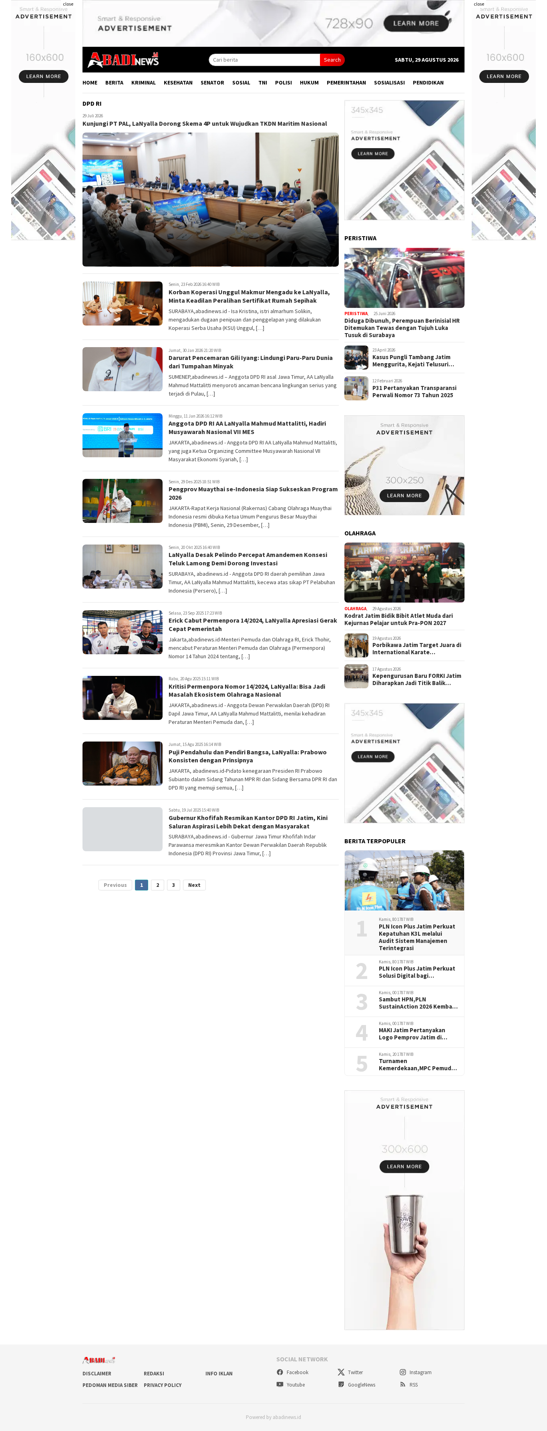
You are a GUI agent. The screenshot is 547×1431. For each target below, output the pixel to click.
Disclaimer (96, 1373)
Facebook (297, 1372)
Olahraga (355, 608)
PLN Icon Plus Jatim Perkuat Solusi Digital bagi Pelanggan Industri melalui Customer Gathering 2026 (417, 972)
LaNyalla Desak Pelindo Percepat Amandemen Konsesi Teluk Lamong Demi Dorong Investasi (248, 559)
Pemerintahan (346, 82)
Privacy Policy (162, 1385)
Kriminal (143, 82)
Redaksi (154, 1373)
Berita (114, 82)
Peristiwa (356, 314)
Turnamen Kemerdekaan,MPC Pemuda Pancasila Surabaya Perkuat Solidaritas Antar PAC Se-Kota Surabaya (417, 1064)
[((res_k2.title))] (404, 573)
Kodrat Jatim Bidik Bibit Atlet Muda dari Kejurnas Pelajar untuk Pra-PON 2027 (398, 619)
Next (194, 885)
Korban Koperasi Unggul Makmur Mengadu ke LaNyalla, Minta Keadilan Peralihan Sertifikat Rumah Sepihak (249, 296)
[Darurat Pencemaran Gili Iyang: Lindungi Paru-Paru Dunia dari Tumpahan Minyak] (122, 369)
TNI (262, 82)
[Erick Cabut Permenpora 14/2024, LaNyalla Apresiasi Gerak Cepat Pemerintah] (122, 632)
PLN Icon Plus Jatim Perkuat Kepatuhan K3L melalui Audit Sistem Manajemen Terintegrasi (417, 937)
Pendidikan (428, 82)
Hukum (309, 82)
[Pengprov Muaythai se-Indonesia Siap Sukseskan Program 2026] (122, 501)
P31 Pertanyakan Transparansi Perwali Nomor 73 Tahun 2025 (414, 391)
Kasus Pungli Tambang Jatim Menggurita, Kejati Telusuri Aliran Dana (411, 361)
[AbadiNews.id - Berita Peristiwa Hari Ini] (120, 59)
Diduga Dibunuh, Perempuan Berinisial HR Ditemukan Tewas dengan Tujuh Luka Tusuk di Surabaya (402, 328)
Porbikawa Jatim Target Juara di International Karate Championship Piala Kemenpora (416, 648)
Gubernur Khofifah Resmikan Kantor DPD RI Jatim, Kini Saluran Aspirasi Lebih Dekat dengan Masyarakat (248, 822)
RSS (413, 1384)
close (68, 4)
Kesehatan (178, 82)
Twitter (355, 1372)
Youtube (295, 1384)
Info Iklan (219, 1373)
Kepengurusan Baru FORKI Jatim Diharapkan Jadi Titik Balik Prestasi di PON (416, 679)
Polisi (283, 82)
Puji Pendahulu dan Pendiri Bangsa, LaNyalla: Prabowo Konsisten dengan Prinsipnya (248, 756)
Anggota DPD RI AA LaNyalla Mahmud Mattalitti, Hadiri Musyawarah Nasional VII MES (247, 428)
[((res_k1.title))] (404, 278)
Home (89, 82)
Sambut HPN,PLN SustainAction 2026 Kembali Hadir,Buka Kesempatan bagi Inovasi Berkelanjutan (417, 1003)
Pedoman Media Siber (110, 1385)
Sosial (241, 82)
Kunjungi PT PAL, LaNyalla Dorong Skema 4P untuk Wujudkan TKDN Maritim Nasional (204, 124)
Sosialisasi (389, 82)
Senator (212, 82)
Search (332, 59)
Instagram (420, 1372)
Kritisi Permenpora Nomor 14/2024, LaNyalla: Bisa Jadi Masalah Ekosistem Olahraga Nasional (247, 690)
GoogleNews (361, 1384)
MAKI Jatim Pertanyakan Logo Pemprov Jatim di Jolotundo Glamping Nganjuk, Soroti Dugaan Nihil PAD (412, 1034)
